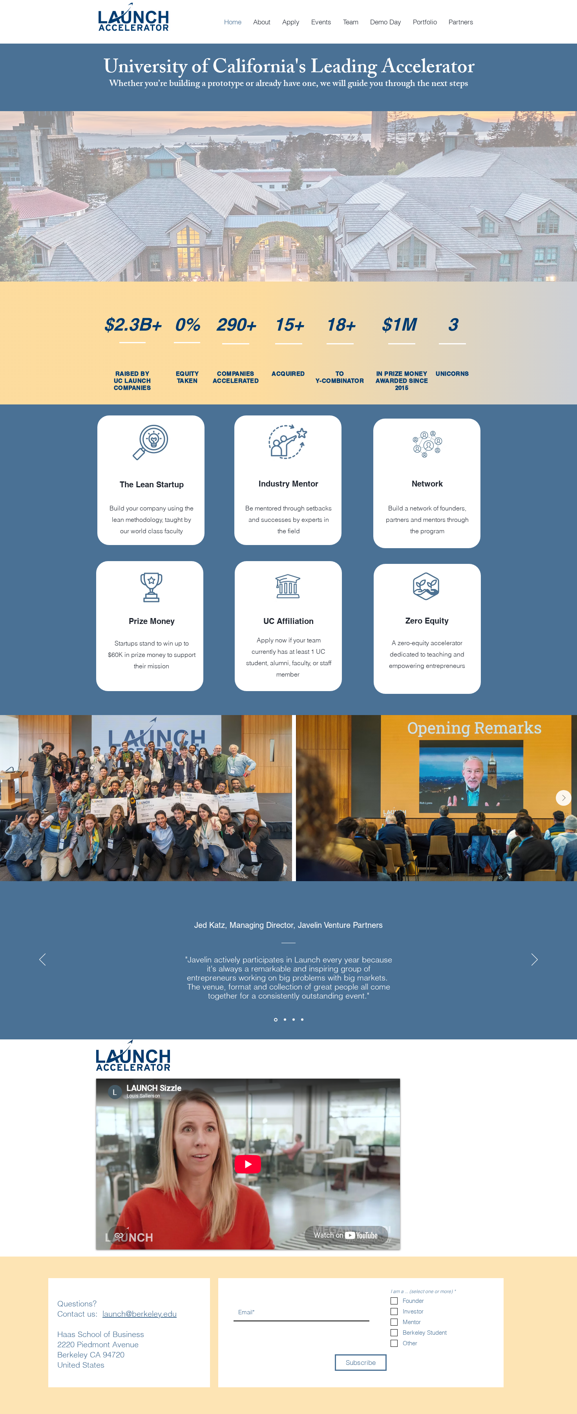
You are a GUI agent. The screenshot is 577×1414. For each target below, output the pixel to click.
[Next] (534, 960)
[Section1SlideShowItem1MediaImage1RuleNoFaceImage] (293, 1020)
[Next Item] (564, 798)
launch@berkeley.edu (139, 1314)
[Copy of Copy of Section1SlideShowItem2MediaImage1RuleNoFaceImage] (284, 1019)
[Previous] (42, 960)
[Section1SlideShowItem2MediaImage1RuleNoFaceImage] (302, 1020)
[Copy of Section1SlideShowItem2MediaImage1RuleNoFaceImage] (275, 1020)
